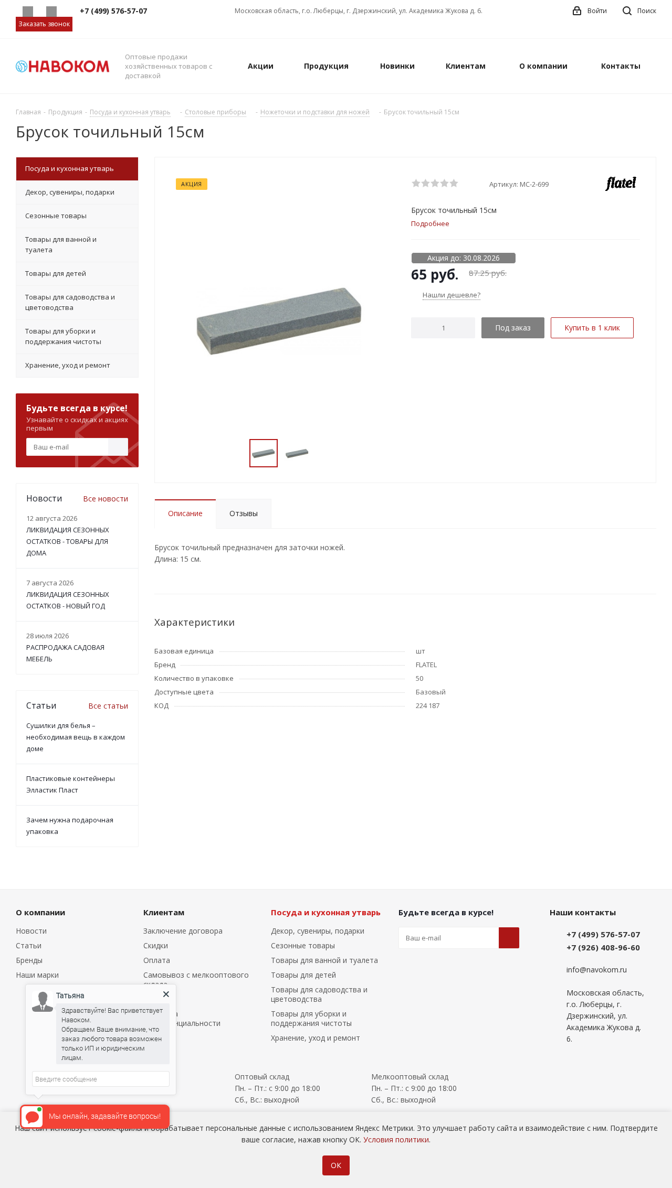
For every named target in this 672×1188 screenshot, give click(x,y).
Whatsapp (27, 11)
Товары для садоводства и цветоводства (319, 994)
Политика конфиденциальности (181, 1018)
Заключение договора (183, 931)
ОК (336, 1165)
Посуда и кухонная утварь (326, 912)
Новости (31, 931)
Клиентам (163, 912)
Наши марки (37, 975)
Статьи (28, 945)
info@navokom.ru (596, 970)
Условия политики (396, 1139)
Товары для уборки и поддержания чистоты (311, 1018)
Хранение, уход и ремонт (315, 1038)
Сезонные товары (303, 945)
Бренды (29, 960)
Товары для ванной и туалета (324, 960)
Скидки (155, 945)
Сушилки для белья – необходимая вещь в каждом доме (75, 737)
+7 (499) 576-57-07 (603, 934)
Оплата (156, 960)
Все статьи (108, 706)
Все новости (105, 499)
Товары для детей (303, 975)
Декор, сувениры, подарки (317, 931)
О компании (40, 912)
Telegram (51, 11)
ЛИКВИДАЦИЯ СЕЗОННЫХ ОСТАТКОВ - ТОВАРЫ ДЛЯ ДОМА (67, 541)
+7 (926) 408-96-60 (603, 947)
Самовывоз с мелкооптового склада (196, 979)
